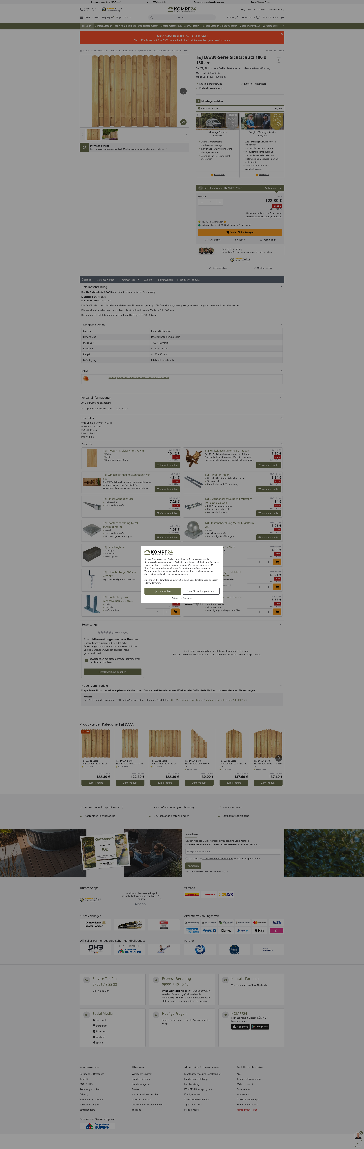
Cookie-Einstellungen (198, 580)
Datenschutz (177, 598)
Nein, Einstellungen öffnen (201, 591)
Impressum (187, 598)
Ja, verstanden (163, 591)
